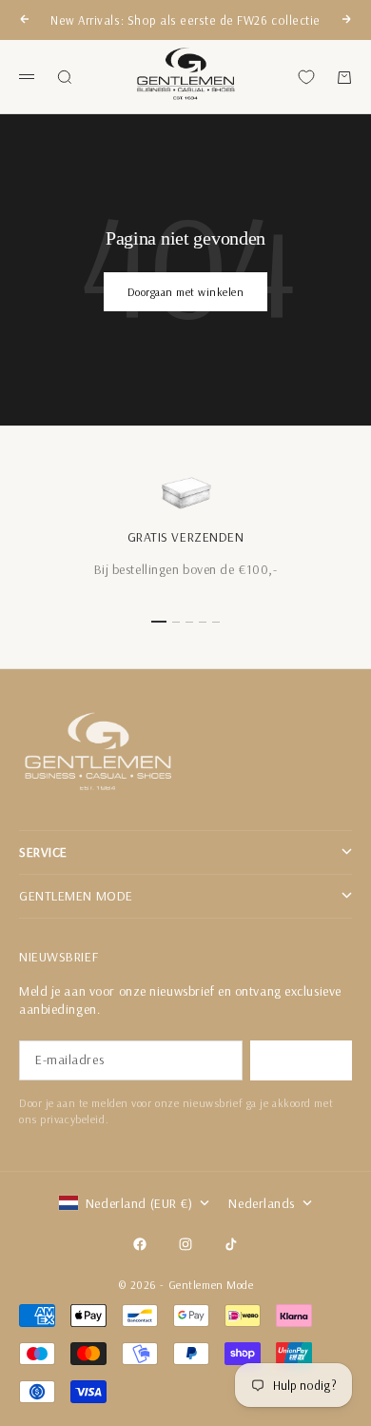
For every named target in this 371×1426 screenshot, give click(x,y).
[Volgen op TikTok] (231, 1244)
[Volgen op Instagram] (185, 1244)
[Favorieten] (306, 77)
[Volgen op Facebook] (139, 1244)
